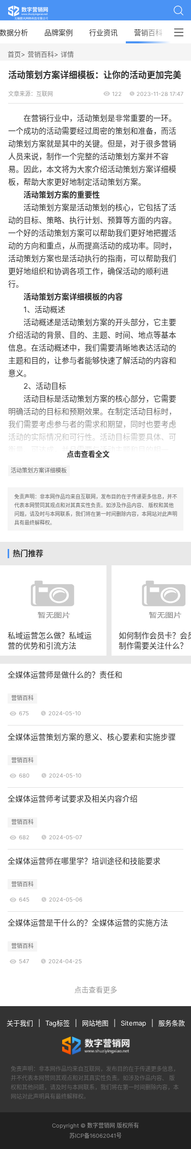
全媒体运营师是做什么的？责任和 (65, 675)
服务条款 (171, 1023)
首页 (14, 54)
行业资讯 (103, 32)
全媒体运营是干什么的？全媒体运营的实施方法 (88, 923)
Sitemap (133, 1023)
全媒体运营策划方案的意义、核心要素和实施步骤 (92, 737)
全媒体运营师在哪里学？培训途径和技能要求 (84, 861)
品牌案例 (58, 32)
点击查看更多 (95, 989)
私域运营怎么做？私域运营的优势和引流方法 (50, 640)
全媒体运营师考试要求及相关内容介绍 (73, 799)
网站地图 (95, 1023)
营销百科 (148, 32)
